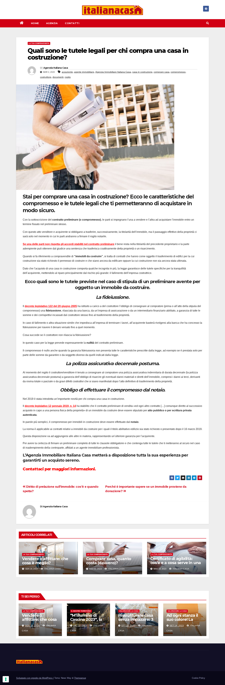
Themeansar (80, 678)
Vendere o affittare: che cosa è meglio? (45, 560)
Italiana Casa (52, 569)
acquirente (67, 72)
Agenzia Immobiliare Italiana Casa (113, 72)
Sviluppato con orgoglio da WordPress (34, 678)
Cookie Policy (198, 678)
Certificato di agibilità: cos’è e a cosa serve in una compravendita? (175, 562)
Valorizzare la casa (129, 611)
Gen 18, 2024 (32, 625)
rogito (68, 77)
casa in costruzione (142, 72)
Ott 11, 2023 (128, 625)
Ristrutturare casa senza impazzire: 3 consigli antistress (135, 619)
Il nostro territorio (81, 611)
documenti (58, 77)
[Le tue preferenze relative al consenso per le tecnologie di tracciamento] (6, 679)
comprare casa (161, 72)
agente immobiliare (84, 72)
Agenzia (52, 23)
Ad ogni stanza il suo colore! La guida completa (182, 619)
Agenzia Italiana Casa (55, 67)
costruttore (45, 77)
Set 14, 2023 (177, 625)
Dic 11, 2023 (80, 625)
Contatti (72, 23)
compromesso (178, 72)
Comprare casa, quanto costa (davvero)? (108, 560)
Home (35, 23)
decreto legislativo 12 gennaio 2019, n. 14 (50, 406)
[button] (207, 23)
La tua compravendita (39, 43)
